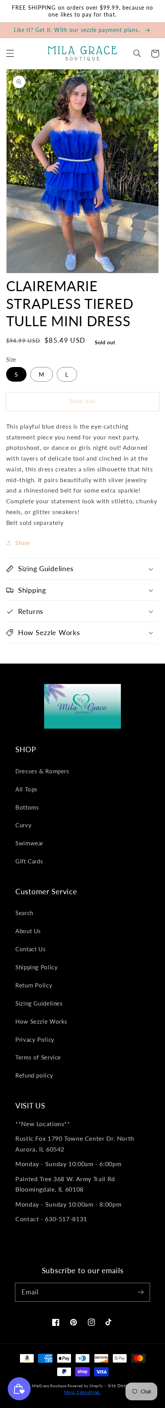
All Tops (26, 789)
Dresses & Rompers (42, 771)
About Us (28, 930)
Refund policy (34, 1075)
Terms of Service (38, 1057)
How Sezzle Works (41, 1021)
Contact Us (30, 948)
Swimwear (29, 843)
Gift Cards (29, 861)
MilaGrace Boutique (50, 1386)
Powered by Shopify (85, 1386)
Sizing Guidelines (39, 1003)
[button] (10, 53)
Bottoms (27, 807)
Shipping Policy (36, 967)
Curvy (23, 824)
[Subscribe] (141, 1292)
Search (24, 912)
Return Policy (33, 985)
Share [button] (22, 542)
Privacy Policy (34, 1039)
